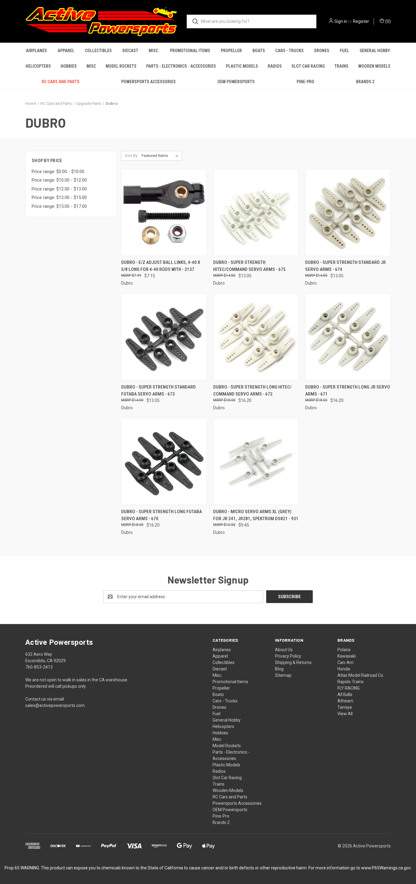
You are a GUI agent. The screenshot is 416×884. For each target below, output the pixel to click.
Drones (321, 50)
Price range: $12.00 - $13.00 (59, 189)
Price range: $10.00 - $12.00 (59, 180)
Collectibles (98, 50)
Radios (275, 66)
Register (361, 21)
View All (345, 713)
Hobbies (69, 66)
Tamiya (344, 707)
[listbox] (161, 155)
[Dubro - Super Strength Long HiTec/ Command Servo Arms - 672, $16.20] (256, 337)
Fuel (344, 50)
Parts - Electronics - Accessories (181, 66)
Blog (279, 668)
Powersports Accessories (148, 81)
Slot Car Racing (308, 66)
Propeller (231, 50)
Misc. (154, 50)
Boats (258, 50)
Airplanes (36, 50)
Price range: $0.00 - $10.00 (58, 171)
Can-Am (345, 662)
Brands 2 (365, 81)
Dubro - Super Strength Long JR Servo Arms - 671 (347, 390)
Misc (91, 66)
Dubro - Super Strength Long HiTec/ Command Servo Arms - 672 (252, 390)
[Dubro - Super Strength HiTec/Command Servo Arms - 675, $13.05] (256, 212)
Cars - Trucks (289, 50)
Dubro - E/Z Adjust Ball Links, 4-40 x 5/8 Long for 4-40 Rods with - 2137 (160, 266)
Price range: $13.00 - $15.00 (59, 197)
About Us (284, 649)
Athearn (345, 700)
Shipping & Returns (293, 662)
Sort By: (131, 155)
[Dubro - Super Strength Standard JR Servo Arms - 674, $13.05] (348, 212)
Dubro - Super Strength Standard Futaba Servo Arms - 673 (158, 390)
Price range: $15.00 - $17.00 (59, 206)
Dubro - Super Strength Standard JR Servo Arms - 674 (345, 266)
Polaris (344, 649)
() (387, 21)
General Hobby (375, 50)
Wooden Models (374, 66)
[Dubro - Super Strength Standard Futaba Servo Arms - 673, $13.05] (164, 337)
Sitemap (283, 675)
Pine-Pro (305, 81)
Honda (343, 668)
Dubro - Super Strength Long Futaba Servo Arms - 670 (161, 515)
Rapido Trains (350, 681)
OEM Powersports (236, 81)
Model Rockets (121, 66)
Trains (341, 66)
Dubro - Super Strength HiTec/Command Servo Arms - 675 (249, 266)
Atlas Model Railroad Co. (360, 675)
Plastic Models (242, 66)
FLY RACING (348, 688)
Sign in (340, 21)
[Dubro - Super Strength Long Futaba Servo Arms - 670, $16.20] (164, 461)
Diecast (130, 50)
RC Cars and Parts (60, 81)
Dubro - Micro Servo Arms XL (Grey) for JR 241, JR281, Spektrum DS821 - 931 (255, 515)
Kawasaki (346, 656)
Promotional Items (190, 50)
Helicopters (38, 66)
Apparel (66, 50)
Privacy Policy (288, 656)
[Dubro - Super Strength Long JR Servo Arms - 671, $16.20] (348, 337)
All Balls (344, 694)
